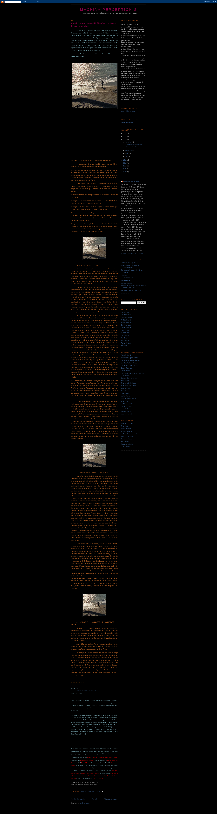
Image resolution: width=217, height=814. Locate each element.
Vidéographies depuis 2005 (130, 263)
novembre (128, 142)
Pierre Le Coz (125, 409)
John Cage (124, 426)
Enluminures (125, 293)
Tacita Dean (125, 333)
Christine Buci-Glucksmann (130, 365)
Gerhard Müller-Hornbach (129, 434)
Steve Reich (125, 441)
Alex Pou (124, 338)
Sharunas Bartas (126, 317)
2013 (125, 139)
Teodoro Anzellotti (127, 423)
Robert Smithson (126, 343)
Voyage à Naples (85, 762)
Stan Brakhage (126, 325)
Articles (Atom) (85, 803)
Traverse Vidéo (126, 280)
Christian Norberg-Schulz (129, 363)
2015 (125, 133)
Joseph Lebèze (126, 388)
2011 (125, 163)
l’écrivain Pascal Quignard (86, 760)
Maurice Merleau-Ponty (128, 398)
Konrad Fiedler (125, 391)
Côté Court (124, 275)
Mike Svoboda (125, 446)
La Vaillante (125, 273)
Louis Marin (125, 393)
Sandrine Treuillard (127, 122)
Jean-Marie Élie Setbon (128, 386)
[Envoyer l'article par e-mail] (103, 791)
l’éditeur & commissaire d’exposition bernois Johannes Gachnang (102, 757)
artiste (81, 785)
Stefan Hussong (126, 429)
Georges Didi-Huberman (129, 378)
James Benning (126, 322)
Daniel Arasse (125, 370)
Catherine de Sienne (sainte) (130, 360)
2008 (125, 172)
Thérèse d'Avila (126, 411)
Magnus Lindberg (126, 431)
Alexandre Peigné (126, 439)
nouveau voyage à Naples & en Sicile (90, 773)
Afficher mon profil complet (132, 253)
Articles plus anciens (111, 799)
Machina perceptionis (108, 10)
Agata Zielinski (126, 355)
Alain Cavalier (125, 330)
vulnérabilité (93, 785)
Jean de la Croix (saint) (128, 383)
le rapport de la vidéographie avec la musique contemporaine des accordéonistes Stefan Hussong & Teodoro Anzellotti (94, 775)
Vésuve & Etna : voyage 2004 (131, 290)
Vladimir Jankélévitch (128, 414)
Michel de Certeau (127, 404)
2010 (125, 166)
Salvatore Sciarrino (127, 444)
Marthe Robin (125, 396)
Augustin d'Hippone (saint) (129, 358)
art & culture (79, 782)
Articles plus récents (78, 799)
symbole (86, 785)
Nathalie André (125, 312)
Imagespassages (126, 283)
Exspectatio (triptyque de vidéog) (132, 270)
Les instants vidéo (127, 278)
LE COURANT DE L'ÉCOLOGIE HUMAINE (85, 691)
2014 (125, 136)
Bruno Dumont (125, 335)
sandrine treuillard (89, 782)
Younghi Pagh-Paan (127, 436)
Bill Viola (124, 345)
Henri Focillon (125, 380)
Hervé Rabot (125, 340)
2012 (125, 160)
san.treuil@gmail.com (128, 111)
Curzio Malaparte (126, 368)
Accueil (94, 799)
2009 (125, 169)
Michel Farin (125, 401)
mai (126, 156)
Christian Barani (126, 315)
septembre (128, 150)
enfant (77, 785)
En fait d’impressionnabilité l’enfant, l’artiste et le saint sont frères (93, 24)
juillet (127, 153)
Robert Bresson (126, 328)
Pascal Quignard (126, 406)
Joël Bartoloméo (126, 320)
